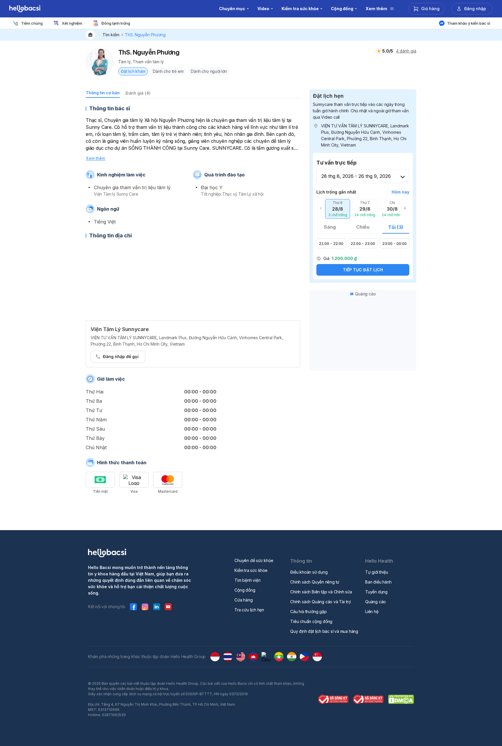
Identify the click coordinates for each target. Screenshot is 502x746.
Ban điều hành (378, 581)
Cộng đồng (244, 590)
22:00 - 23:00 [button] (363, 243)
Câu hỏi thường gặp (308, 611)
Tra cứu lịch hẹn (249, 609)
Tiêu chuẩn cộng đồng (311, 621)
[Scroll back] (320, 209)
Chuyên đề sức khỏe (253, 560)
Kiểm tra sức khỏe (251, 570)
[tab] (103, 94)
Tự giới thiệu (376, 572)
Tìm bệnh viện (247, 580)
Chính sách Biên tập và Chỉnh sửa (321, 591)
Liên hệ (372, 611)
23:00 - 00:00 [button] (394, 243)
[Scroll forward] (405, 209)
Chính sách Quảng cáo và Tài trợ (320, 601)
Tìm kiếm (111, 34)
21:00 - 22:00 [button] (331, 243)
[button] (337, 209)
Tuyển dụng (376, 591)
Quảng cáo (375, 601)
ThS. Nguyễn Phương (145, 34)
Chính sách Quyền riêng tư (314, 581)
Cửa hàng (243, 599)
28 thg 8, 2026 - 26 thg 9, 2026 (356, 176)
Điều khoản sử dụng (308, 572)
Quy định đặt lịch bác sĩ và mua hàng (324, 631)
